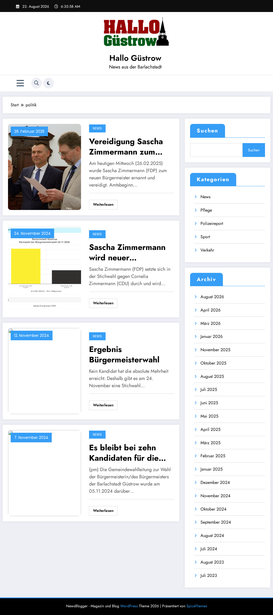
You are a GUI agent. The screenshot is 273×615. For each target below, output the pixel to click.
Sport (205, 237)
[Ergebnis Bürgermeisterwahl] (44, 371)
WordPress (129, 606)
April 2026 (210, 310)
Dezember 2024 (215, 482)
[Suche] (36, 83)
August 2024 (212, 535)
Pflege (206, 210)
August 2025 (212, 376)
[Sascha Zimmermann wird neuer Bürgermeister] (44, 269)
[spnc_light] (48, 83)
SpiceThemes (196, 606)
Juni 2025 (209, 403)
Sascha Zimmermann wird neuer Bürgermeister (127, 252)
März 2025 (210, 443)
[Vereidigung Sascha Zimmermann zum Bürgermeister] (44, 167)
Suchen (207, 131)
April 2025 (210, 429)
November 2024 (215, 496)
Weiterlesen (103, 204)
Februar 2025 (212, 456)
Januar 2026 (211, 336)
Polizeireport (211, 223)
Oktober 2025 (213, 363)
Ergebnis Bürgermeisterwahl (124, 354)
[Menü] (20, 83)
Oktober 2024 (213, 509)
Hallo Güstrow (135, 58)
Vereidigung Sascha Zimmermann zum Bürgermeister (126, 146)
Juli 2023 (208, 575)
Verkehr (207, 250)
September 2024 (215, 522)
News (97, 128)
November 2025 (215, 350)
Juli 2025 (208, 389)
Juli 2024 (208, 549)
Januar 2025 (211, 469)
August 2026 (212, 297)
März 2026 (210, 323)
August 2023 (212, 562)
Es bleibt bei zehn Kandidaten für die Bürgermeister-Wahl (126, 452)
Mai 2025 (209, 416)
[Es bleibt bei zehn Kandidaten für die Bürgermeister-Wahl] (44, 473)
